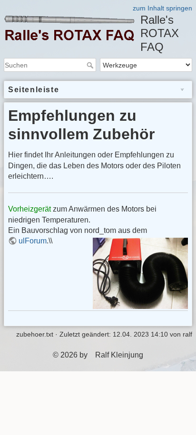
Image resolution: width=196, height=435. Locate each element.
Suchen (91, 65)
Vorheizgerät (29, 209)
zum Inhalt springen (162, 8)
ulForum (33, 241)
